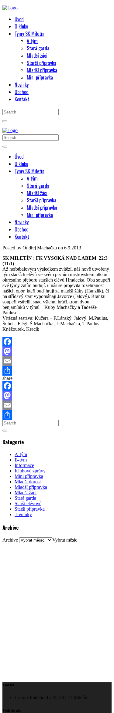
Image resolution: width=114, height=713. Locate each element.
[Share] (57, 371)
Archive (10, 539)
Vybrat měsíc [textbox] (64, 539)
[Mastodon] (57, 351)
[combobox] (64, 539)
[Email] (57, 361)
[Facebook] (57, 341)
